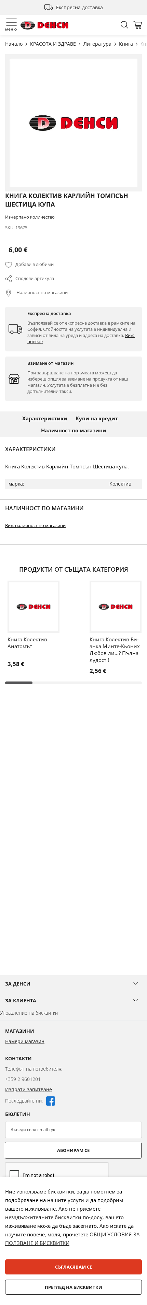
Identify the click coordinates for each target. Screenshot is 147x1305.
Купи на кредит (97, 418)
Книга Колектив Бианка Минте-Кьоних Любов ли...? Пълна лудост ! (115, 649)
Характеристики (44, 418)
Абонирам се (73, 1150)
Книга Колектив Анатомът (27, 643)
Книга (126, 43)
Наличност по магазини (41, 292)
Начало (14, 43)
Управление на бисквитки (29, 1013)
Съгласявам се (73, 1267)
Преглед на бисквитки (73, 1287)
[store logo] (44, 25)
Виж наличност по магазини (35, 525)
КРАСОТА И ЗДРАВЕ (53, 43)
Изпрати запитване (28, 1089)
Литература (98, 43)
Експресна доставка (79, 7)
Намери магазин (24, 1041)
